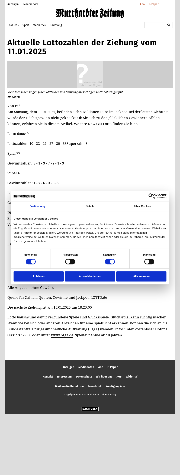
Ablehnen (38, 276)
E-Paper (154, 4)
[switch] (70, 261)
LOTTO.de (99, 297)
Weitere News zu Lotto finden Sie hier (105, 123)
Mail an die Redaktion (69, 386)
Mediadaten (86, 367)
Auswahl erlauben (90, 276)
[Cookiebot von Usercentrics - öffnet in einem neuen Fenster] (151, 196)
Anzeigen (13, 4)
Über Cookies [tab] (142, 206)
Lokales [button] (12, 25)
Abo (142, 4)
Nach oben (90, 408)
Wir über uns (104, 376)
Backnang (56, 25)
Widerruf (131, 376)
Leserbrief (94, 386)
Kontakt (48, 376)
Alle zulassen (141, 276)
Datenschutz (84, 376)
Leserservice (30, 4)
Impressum (64, 376)
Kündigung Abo (115, 386)
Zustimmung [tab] (37, 206)
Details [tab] (90, 206)
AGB (119, 376)
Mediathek (39, 25)
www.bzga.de (62, 335)
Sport (25, 25)
